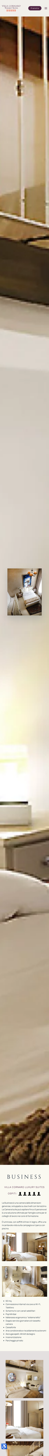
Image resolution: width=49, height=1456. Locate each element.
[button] (46, 8)
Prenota (35, 8)
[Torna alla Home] (11, 8)
